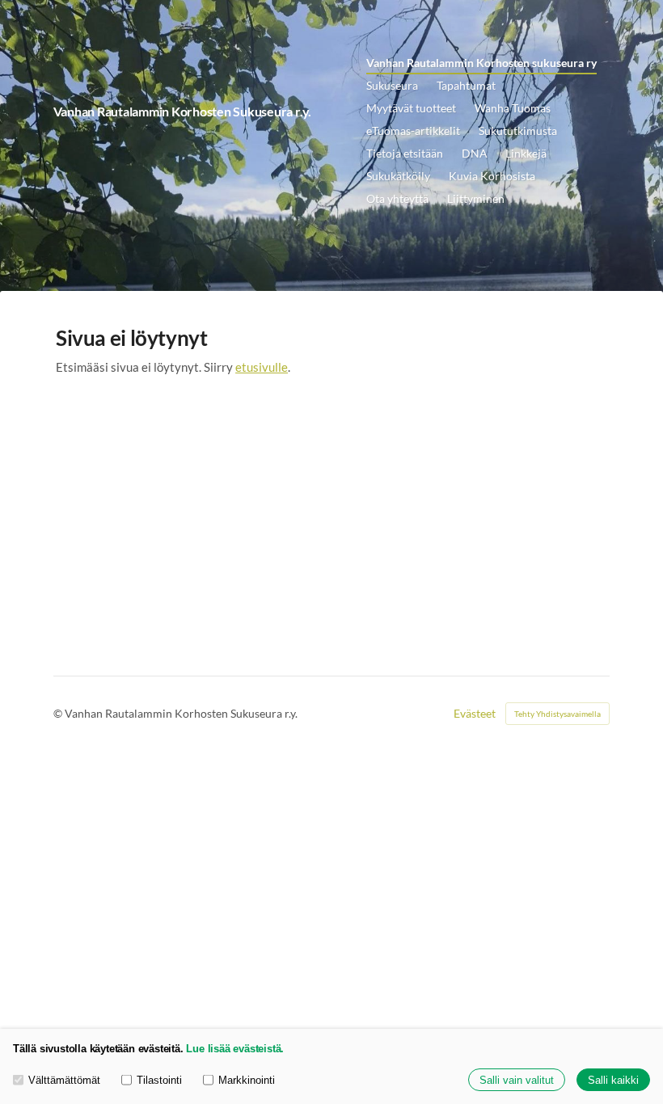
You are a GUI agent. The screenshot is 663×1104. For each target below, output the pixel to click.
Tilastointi (159, 1080)
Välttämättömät (64, 1080)
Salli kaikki (613, 1080)
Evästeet (475, 713)
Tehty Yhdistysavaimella (557, 713)
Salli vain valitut (516, 1080)
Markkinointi (246, 1080)
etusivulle (261, 367)
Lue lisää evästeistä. (235, 1049)
